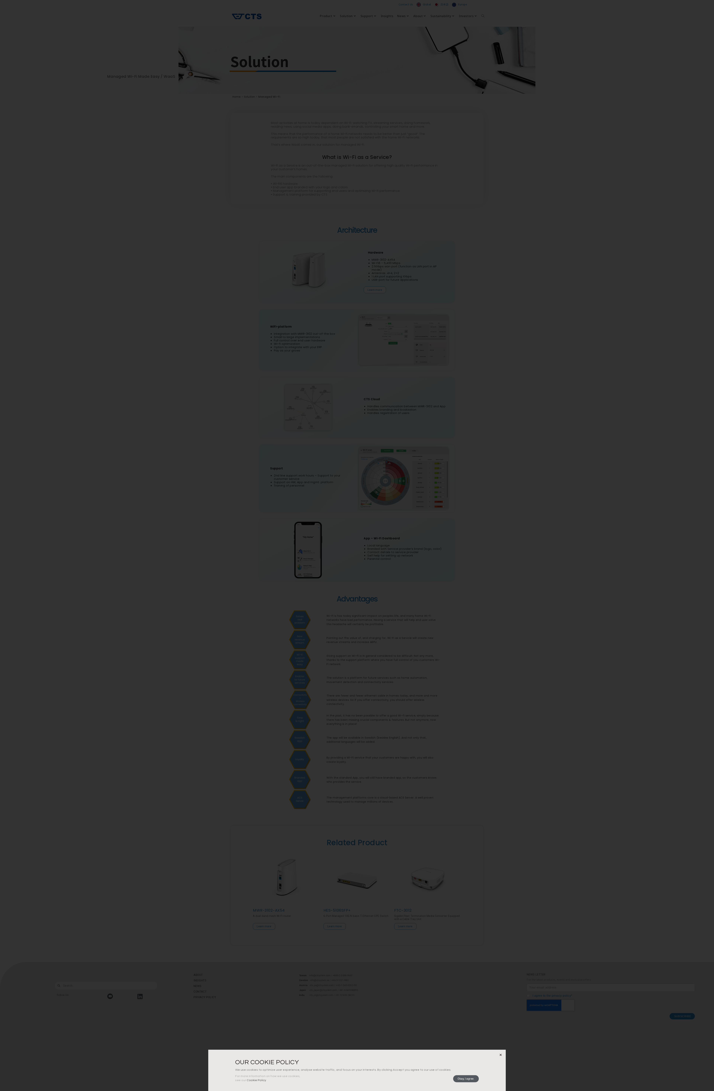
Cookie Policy (256, 1080)
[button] (500, 1054)
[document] (357, 545)
